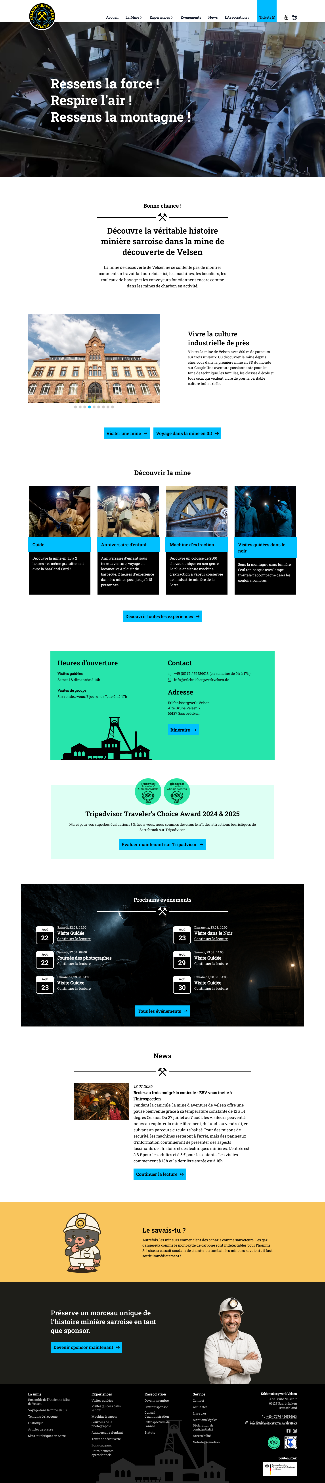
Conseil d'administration (157, 1415)
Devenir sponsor (156, 1407)
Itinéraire (180, 730)
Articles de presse (40, 1429)
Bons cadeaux (102, 1445)
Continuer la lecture (74, 938)
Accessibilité (202, 1436)
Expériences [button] (160, 17)
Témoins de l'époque (42, 1417)
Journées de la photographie (102, 1424)
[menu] (286, 11)
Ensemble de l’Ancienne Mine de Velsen (49, 1402)
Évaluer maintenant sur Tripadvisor (160, 844)
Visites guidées (102, 1401)
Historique (35, 1423)
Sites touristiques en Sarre (47, 1436)
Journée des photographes (84, 958)
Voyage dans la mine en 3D (184, 433)
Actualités (200, 1407)
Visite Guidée (70, 933)
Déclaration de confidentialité (203, 1427)
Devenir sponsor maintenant (84, 1347)
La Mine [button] (132, 17)
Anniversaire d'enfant (107, 1432)
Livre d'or (199, 1413)
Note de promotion (206, 1442)
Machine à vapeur (105, 1417)
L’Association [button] (236, 17)
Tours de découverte (106, 1439)
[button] (75, 407)
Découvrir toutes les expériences (159, 616)
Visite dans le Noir (213, 933)
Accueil (112, 17)
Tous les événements (160, 1011)
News (213, 17)
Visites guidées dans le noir (106, 1408)
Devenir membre (157, 1401)
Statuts (150, 1432)
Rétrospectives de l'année (157, 1424)
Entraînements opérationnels (102, 1453)
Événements (191, 17)
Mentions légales (205, 1420)
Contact (198, 1401)
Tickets (265, 17)
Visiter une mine (124, 433)
